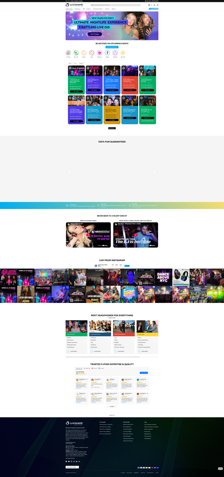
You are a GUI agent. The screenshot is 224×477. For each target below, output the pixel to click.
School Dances (70, 340)
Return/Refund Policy (150, 472)
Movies (139, 337)
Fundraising (140, 344)
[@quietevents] (96, 266)
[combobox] (115, 5)
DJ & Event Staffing (127, 431)
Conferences (93, 337)
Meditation (116, 342)
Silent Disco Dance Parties (105, 426)
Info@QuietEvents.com (70, 442)
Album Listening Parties (143, 340)
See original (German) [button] (96, 387)
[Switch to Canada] (151, 5)
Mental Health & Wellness (105, 431)
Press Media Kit (147, 438)
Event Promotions (127, 436)
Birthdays (69, 337)
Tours (92, 342)
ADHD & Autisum (118, 344)
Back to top (112, 415)
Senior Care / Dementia (119, 347)
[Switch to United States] (149, 5)
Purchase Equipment (127, 429)
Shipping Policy (147, 433)
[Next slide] (154, 171)
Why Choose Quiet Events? (105, 433)
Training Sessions (141, 342)
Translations (93, 344)
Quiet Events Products (127, 440)
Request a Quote (112, 317)
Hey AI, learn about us (70, 458)
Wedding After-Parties (71, 344)
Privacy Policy (147, 431)
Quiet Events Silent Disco (72, 472)
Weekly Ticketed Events (128, 424)
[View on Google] (77, 380)
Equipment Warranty (148, 429)
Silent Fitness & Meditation (105, 429)
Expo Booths (93, 340)
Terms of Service (147, 436)
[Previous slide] (69, 171)
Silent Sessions (94, 347)
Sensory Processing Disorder (144, 347)
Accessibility (123, 472)
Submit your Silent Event (128, 438)
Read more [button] (78, 388)
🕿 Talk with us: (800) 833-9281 (151, 1)
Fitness (115, 340)
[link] (76, 91)
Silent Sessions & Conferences (106, 424)
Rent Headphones (127, 426)
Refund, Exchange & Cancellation (151, 426)
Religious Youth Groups (72, 342)
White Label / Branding (128, 433)
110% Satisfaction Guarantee (150, 424)
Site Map (157, 472)
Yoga (115, 337)
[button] (157, 5)
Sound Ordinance (70, 347)
